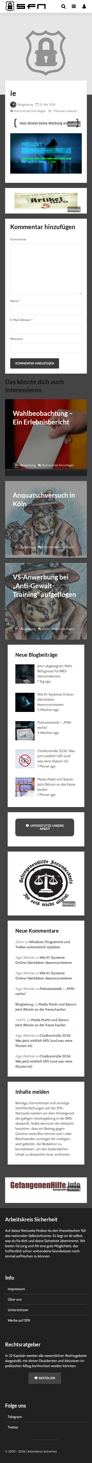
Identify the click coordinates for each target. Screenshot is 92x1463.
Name (15, 301)
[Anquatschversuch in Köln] (46, 519)
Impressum (16, 1289)
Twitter (13, 1427)
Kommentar (18, 239)
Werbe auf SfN (19, 1320)
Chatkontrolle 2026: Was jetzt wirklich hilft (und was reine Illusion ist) (43, 1040)
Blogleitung (25, 104)
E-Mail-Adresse (21, 319)
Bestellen (47, 1378)
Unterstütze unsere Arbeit (47, 827)
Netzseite (16, 338)
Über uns (15, 1299)
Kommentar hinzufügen (30, 111)
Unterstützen (18, 1310)
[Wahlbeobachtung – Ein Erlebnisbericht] (46, 437)
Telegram (15, 1416)
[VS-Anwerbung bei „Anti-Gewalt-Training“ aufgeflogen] (46, 600)
